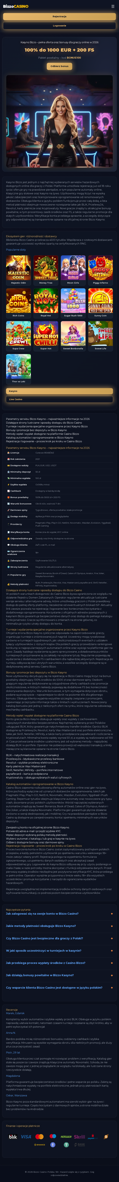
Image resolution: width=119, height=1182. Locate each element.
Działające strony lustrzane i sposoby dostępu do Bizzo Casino (44, 422)
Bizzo (15, 6)
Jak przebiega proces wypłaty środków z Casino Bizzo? (45, 963)
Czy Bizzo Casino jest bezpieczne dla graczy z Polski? (44, 938)
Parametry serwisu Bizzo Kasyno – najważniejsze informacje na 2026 (48, 419)
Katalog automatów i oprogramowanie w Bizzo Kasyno (39, 437)
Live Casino (15, 399)
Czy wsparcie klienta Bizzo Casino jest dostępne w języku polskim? (54, 987)
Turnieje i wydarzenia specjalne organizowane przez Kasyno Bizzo (47, 426)
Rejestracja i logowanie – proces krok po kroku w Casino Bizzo (44, 441)
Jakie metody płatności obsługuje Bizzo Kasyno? (41, 926)
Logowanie (59, 25)
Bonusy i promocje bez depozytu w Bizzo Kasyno (36, 430)
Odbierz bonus (59, 66)
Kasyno (13, 391)
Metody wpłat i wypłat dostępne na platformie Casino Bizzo (42, 433)
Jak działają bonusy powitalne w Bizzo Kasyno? (40, 975)
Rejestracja (59, 16)
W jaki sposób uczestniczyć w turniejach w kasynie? (43, 950)
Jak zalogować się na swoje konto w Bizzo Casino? (42, 913)
